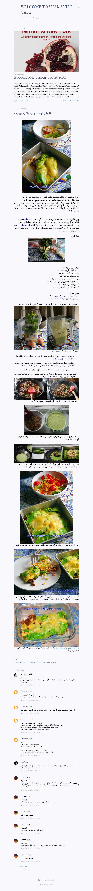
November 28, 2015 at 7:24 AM (31, 732)
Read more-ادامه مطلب (71, 100)
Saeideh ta (25, 720)
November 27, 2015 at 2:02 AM (30, 700)
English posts (27, 18)
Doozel (23, 777)
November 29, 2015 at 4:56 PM (30, 833)
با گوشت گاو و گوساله (40, 662)
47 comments (23, 101)
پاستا (48, 662)
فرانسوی (53, 662)
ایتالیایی (31, 662)
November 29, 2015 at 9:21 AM (30, 771)
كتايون (23, 762)
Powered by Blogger (48, 880)
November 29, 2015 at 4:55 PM (30, 790)
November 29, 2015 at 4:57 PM (30, 848)
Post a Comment (20, 866)
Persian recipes (23, 662)
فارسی (38, 18)
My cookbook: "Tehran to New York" (40, 77)
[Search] (77, 6)
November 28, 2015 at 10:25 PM (31, 756)
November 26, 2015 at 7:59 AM (30, 685)
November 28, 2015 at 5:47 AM (30, 713)
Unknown (24, 691)
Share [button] (16, 101)
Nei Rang (24, 674)
